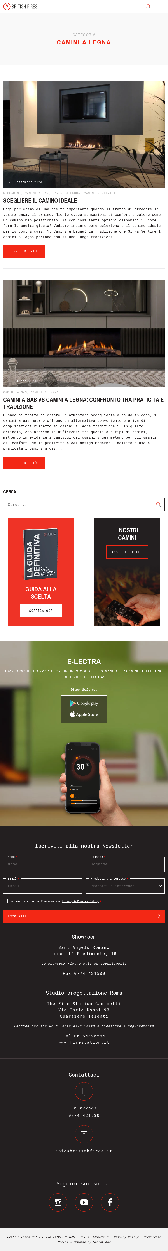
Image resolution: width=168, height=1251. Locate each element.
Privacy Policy (126, 1237)
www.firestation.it (84, 1042)
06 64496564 (89, 1035)
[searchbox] (123, 886)
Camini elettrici (100, 193)
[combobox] (125, 886)
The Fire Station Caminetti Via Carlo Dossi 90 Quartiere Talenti (84, 1010)
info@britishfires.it (84, 1150)
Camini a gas (37, 193)
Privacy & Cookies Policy (80, 901)
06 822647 (84, 1108)
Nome (13, 856)
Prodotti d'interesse (109, 878)
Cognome (98, 856)
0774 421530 (84, 1115)
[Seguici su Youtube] (84, 1202)
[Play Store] (84, 705)
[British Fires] (20, 6)
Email (13, 878)
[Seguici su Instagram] (58, 1202)
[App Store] (84, 716)
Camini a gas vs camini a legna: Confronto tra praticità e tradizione (83, 403)
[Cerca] (148, 6)
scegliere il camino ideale (40, 200)
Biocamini (12, 193)
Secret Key (101, 1242)
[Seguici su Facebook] (110, 1202)
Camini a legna (66, 193)
